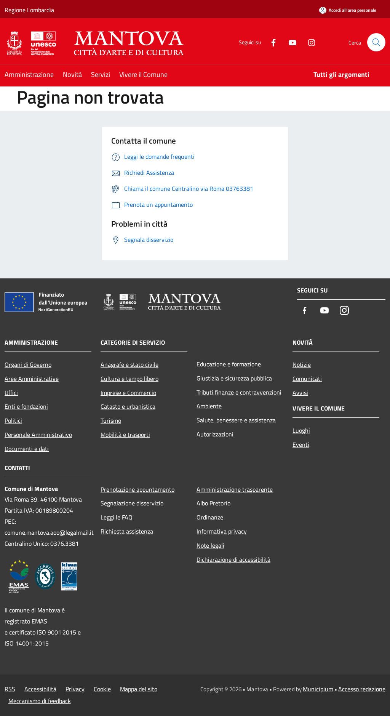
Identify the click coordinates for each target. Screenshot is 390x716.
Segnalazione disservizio (132, 503)
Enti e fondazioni (26, 406)
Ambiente (209, 406)
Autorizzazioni (215, 434)
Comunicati (307, 378)
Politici (13, 420)
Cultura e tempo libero (129, 378)
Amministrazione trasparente (235, 489)
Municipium (318, 689)
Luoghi (301, 430)
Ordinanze (210, 517)
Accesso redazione (361, 689)
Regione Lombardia (29, 9)
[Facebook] (270, 42)
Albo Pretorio (213, 503)
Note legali (210, 545)
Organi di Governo (28, 364)
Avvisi (300, 392)
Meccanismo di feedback (39, 700)
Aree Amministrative (32, 378)
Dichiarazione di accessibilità (233, 559)
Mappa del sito (138, 689)
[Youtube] (289, 42)
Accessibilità (40, 689)
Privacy (75, 689)
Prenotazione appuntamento (137, 489)
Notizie (301, 364)
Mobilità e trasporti (125, 434)
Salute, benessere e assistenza (236, 420)
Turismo (111, 420)
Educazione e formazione (229, 364)
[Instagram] (308, 42)
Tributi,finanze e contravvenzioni (239, 392)
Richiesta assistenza (127, 531)
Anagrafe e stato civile (129, 364)
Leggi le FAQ (117, 517)
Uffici (11, 392)
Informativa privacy (222, 531)
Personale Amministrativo (38, 434)
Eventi (300, 444)
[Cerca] (376, 42)
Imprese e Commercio (128, 392)
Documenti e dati (27, 448)
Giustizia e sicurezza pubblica (234, 378)
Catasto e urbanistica (128, 406)
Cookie (102, 689)
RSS (10, 689)
